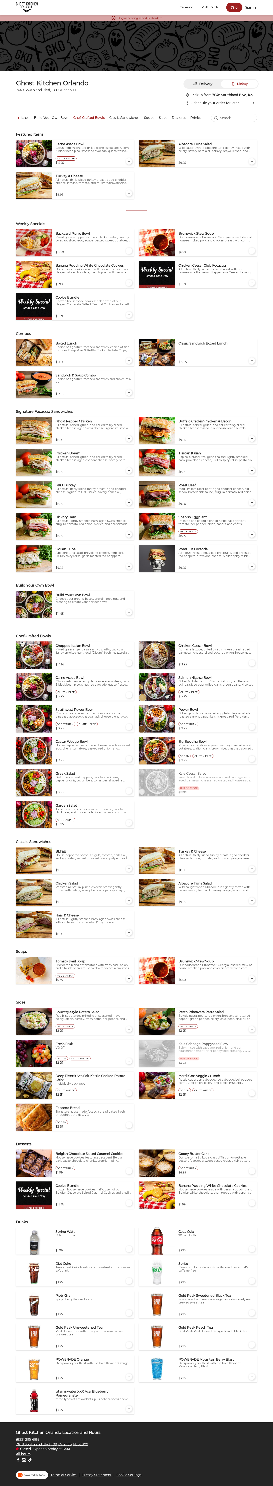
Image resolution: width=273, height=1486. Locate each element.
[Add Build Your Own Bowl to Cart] (129, 612)
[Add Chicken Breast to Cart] (129, 470)
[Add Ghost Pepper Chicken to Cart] (129, 438)
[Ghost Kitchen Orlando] (27, 7)
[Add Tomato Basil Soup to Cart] (129, 978)
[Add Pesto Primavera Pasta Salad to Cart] (252, 1029)
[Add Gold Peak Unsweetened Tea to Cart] (129, 1345)
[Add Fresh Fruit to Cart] (129, 1061)
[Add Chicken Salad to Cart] (129, 900)
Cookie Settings (129, 1475)
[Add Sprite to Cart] (252, 1281)
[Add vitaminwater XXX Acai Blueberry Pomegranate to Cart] (129, 1409)
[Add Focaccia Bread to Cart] (129, 1125)
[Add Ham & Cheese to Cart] (129, 932)
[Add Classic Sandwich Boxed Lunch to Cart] (252, 360)
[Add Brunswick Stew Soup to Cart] (252, 251)
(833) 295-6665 (27, 1439)
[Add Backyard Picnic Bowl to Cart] (129, 251)
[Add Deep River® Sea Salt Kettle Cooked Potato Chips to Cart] (129, 1093)
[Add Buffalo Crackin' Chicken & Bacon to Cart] (252, 438)
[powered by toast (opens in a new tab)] (32, 1475)
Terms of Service (63, 1475)
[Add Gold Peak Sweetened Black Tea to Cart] (252, 1313)
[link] (51, 117)
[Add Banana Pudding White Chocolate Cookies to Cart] (129, 283)
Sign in (250, 7)
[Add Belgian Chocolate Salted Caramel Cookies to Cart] (129, 1171)
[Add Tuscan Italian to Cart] (252, 470)
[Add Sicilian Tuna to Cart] (129, 566)
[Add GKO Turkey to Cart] (129, 502)
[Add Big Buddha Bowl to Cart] (252, 759)
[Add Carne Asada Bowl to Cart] (129, 161)
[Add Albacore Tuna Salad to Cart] (252, 161)
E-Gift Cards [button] (208, 7)
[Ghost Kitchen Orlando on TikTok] (29, 1460)
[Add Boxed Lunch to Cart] (129, 360)
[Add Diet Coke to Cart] (129, 1281)
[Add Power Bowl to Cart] (252, 727)
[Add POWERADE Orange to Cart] (129, 1377)
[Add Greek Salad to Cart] (129, 791)
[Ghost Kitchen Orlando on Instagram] (24, 1460)
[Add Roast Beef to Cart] (252, 502)
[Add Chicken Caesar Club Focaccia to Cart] (252, 283)
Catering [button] (186, 7)
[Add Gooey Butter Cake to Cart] (252, 1171)
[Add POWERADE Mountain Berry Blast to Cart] (252, 1377)
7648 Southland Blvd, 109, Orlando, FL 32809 (52, 1444)
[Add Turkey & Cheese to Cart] (129, 193)
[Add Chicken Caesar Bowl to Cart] (252, 663)
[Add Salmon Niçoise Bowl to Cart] (252, 695)
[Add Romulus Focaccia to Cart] (252, 566)
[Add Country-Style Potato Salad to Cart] (129, 1029)
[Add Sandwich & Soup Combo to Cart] (129, 392)
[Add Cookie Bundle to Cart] (129, 315)
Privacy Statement (97, 1475)
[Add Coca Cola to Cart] (252, 1249)
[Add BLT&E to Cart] (129, 869)
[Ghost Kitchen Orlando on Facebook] (18, 1460)
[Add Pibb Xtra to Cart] (129, 1313)
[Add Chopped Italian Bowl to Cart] (129, 663)
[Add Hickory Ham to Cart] (129, 534)
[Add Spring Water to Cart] (129, 1249)
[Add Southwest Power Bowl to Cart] (129, 727)
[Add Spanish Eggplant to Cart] (252, 534)
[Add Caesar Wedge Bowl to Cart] (129, 759)
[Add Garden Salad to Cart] (129, 823)
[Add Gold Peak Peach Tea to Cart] (252, 1345)
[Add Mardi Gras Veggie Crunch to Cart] (252, 1093)
